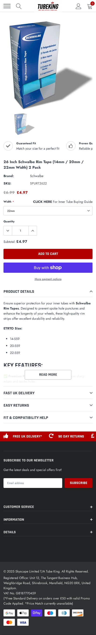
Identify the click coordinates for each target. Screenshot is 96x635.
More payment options (48, 279)
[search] (19, 6)
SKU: (7, 183)
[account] (78, 6)
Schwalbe (36, 176)
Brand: (8, 176)
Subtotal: (9, 241)
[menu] (6, 6)
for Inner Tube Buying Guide (63, 201)
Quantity (8, 221)
